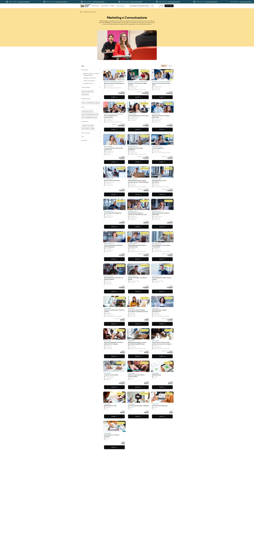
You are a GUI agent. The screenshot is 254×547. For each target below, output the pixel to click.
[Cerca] (152, 5)
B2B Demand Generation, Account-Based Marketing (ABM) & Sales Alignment (137, 343)
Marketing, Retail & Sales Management (114, 83)
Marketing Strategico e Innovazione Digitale (137, 278)
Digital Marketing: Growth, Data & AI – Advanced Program (114, 278)
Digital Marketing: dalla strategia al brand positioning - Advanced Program (138, 181)
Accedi (161, 5)
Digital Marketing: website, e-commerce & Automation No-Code (137, 213)
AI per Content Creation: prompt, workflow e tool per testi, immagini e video (161, 343)
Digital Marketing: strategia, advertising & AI (159, 310)
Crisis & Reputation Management (113, 213)
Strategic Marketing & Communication (138, 115)
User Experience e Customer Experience (111, 435)
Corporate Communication (111, 375)
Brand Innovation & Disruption (112, 180)
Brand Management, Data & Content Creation (161, 278)
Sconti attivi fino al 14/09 (23, 1)
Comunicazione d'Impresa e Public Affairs (161, 84)
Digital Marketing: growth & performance (159, 181)
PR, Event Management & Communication (110, 116)
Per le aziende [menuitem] (120, 5)
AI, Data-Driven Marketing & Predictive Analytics (114, 310)
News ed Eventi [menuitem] (105, 5)
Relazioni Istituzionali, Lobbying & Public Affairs (161, 116)
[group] (127, 1)
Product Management (158, 148)
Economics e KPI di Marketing (159, 405)
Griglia (163, 65)
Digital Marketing (156, 375)
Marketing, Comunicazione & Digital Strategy (137, 84)
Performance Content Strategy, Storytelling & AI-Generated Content (138, 310)
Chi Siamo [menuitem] (112, 5)
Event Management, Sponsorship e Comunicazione (161, 246)
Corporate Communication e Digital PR (138, 405)
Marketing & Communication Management (135, 148)
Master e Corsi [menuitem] (95, 5)
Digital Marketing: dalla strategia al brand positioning (137, 246)
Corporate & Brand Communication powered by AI (113, 148)
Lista (170, 65)
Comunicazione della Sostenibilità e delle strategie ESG (113, 246)
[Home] (81, 12)
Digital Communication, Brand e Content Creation (136, 375)
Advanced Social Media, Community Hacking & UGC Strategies (113, 343)
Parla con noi (169, 5)
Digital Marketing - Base (110, 405)
